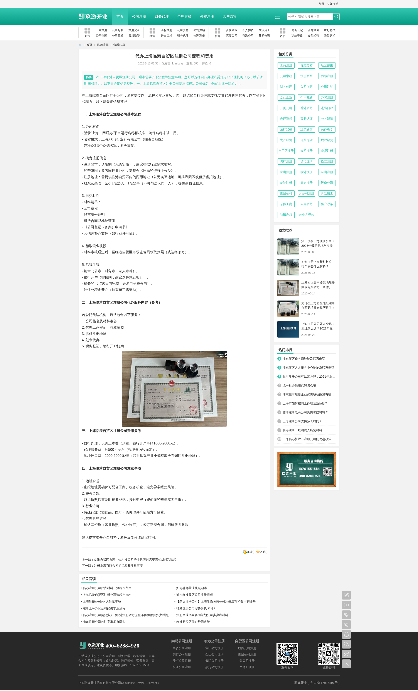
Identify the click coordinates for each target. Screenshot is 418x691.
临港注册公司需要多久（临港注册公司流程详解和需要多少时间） (127, 615)
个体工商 (286, 204)
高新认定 (297, 30)
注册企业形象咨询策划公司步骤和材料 (202, 615)
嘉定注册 (306, 182)
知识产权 (286, 214)
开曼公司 (264, 35)
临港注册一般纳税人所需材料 (302, 430)
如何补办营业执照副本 (191, 588)
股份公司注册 (247, 648)
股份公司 (327, 182)
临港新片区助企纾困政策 (193, 621)
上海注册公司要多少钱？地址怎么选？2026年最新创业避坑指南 (318, 328)
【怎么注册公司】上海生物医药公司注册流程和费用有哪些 (216, 601)
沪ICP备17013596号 (324, 682)
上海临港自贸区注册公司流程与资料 (107, 594)
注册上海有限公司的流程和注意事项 (118, 565)
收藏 (263, 552)
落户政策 (230, 16)
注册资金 (134, 30)
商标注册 (166, 30)
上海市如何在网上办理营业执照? (305, 403)
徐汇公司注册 (182, 660)
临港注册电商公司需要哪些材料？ (305, 412)
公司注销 (199, 30)
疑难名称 (306, 65)
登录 (321, 3)
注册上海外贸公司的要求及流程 (104, 608)
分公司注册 (306, 193)
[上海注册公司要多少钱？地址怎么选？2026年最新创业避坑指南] (288, 329)
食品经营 (313, 35)
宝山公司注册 (214, 648)
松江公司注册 (182, 667)
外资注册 (207, 16)
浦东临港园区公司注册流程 (194, 594)
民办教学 (327, 129)
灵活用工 (264, 30)
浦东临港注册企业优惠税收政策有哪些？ (309, 394)
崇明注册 (306, 150)
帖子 (291, 16)
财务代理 (162, 16)
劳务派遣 (313, 30)
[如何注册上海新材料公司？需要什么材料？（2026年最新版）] (288, 267)
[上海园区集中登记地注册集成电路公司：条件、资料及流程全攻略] (288, 288)
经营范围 (101, 35)
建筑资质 (297, 35)
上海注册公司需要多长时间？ (302, 421)
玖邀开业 (301, 682)
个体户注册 (247, 667)
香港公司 (248, 35)
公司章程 (117, 35)
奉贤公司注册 (182, 648)
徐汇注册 (306, 161)
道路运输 (329, 35)
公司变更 (183, 30)
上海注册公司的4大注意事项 (102, 601)
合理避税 (184, 16)
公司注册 (139, 16)
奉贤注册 (327, 150)
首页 (119, 16)
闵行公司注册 (182, 654)
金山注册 (327, 172)
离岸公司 (231, 35)
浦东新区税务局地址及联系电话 (304, 358)
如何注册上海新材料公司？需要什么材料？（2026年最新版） (316, 266)
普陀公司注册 (214, 660)
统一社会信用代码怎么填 (299, 385)
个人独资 (248, 30)
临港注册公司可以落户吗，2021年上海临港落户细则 (309, 376)
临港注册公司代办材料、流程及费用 (107, 588)
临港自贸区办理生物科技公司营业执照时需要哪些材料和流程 (135, 559)
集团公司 (286, 193)
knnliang (177, 63)
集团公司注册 (247, 654)
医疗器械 (329, 30)
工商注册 (101, 30)
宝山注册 (286, 172)
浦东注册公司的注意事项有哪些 (104, 621)
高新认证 (306, 118)
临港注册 (103, 45)
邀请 (250, 552)
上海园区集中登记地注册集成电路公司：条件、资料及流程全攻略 (318, 287)
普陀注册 (286, 182)
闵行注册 (286, 161)
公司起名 (117, 30)
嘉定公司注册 (214, 667)
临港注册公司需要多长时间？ (196, 608)
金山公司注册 (214, 654)
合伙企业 (231, 30)
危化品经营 (306, 214)
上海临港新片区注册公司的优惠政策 (307, 439)
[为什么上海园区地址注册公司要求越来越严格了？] (288, 309)
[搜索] (336, 16)
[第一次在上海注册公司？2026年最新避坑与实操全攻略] (288, 246)
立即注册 (332, 3)
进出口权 (166, 35)
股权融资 (134, 35)
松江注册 (327, 161)
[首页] (80, 45)
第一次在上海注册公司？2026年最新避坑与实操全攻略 (318, 245)
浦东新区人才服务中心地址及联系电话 (308, 367)
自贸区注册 (286, 150)
